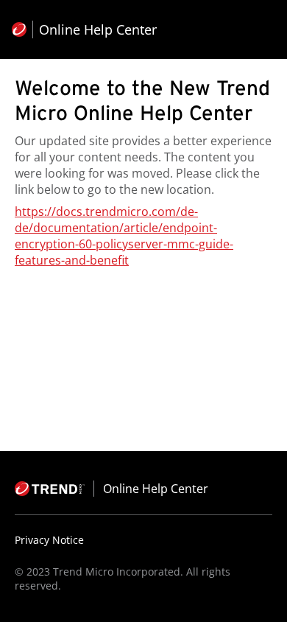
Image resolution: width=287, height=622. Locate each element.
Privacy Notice (49, 540)
